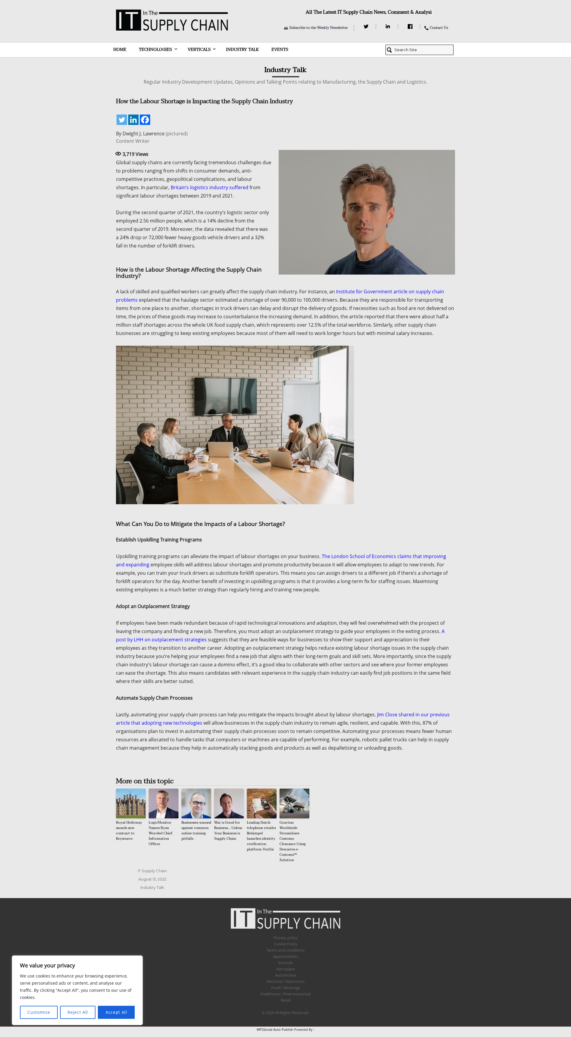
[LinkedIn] (389, 26)
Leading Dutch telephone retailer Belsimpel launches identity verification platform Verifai (261, 836)
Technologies (155, 49)
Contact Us (439, 28)
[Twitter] (367, 26)
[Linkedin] (133, 120)
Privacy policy (286, 937)
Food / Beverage (285, 987)
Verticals (199, 49)
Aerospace (285, 969)
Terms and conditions (285, 950)
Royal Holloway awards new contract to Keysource (129, 830)
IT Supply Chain (152, 870)
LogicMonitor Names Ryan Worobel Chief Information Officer (160, 833)
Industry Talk (242, 49)
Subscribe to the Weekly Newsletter (318, 28)
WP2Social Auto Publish (275, 1029)
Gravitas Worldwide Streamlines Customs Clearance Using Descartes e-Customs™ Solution (293, 841)
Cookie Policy (285, 944)
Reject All (78, 1012)
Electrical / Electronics (286, 981)
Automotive (285, 975)
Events (280, 49)
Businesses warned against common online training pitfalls (196, 830)
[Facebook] (411, 26)
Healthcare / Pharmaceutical (285, 994)
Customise (38, 1012)
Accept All (116, 1012)
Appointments (285, 956)
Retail (286, 1000)
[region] (77, 990)
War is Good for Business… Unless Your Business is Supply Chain (228, 830)
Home (119, 49)
